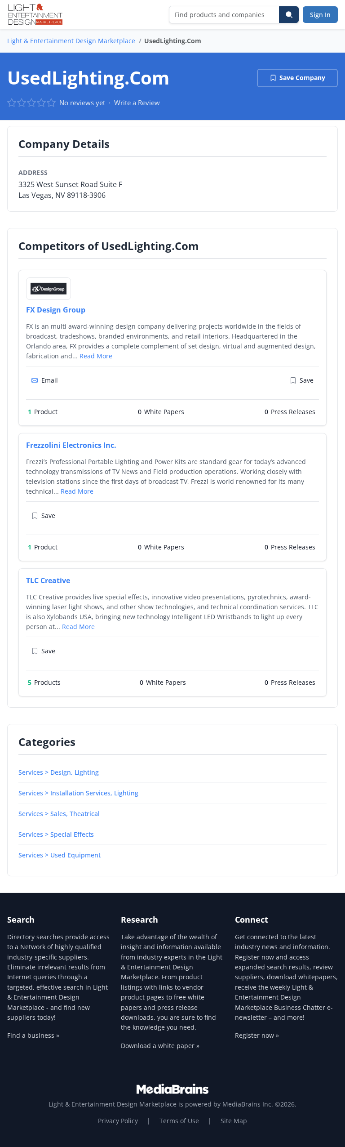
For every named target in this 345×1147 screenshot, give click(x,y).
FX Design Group (55, 310)
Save (307, 380)
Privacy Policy (118, 1120)
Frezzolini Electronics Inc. (71, 445)
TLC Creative (48, 580)
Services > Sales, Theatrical (59, 813)
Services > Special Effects (56, 834)
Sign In (320, 14)
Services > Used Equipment (59, 855)
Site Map (234, 1120)
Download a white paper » (160, 1045)
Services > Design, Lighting (58, 772)
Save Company (302, 77)
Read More (96, 356)
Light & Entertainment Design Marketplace (71, 40)
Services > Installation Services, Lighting (78, 793)
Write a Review (137, 102)
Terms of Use (179, 1120)
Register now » (257, 1035)
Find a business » (33, 1035)
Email (49, 380)
